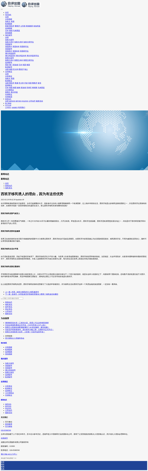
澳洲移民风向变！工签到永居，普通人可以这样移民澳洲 (27, 323)
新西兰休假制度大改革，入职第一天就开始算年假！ (25, 332)
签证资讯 (8, 309)
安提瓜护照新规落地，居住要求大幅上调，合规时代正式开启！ (29, 330)
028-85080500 (6, 430)
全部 (7, 17)
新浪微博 (8, 424)
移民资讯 (8, 188)
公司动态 (8, 311)
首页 (7, 12)
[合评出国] (74, 4)
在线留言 (4, 438)
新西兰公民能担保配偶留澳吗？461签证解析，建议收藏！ (27, 327)
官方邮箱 (8, 426)
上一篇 (22, 292)
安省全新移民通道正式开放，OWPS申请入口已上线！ (25, 325)
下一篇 (31, 294)
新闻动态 (8, 186)
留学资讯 (8, 307)
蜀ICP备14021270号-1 (9, 454)
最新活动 (8, 314)
